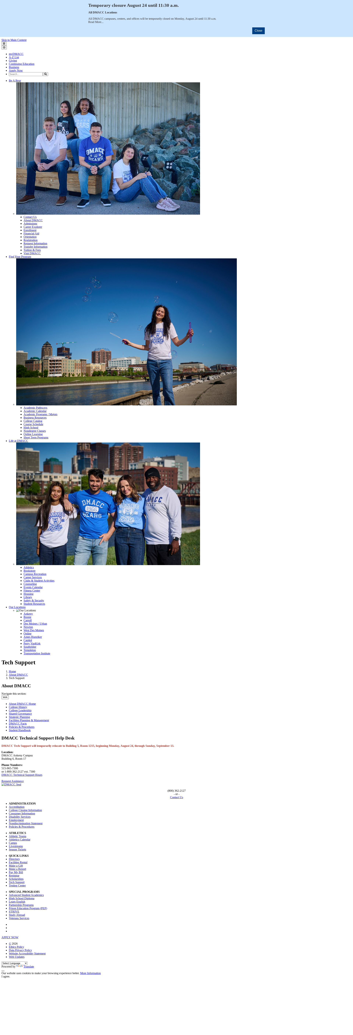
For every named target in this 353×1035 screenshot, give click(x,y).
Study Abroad (17, 914)
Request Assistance (12, 781)
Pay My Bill (16, 872)
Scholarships (16, 878)
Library (28, 597)
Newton (28, 626)
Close (258, 30)
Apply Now (16, 70)
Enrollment (30, 230)
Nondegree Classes (35, 430)
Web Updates (16, 956)
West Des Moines (34, 630)
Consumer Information (22, 813)
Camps (13, 842)
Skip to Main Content (13, 40)
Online (27, 633)
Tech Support (16, 882)
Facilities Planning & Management (29, 720)
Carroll (28, 620)
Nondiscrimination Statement (25, 823)
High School (31, 427)
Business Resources (35, 417)
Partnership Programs (21, 905)
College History (18, 707)
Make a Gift (16, 865)
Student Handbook (20, 730)
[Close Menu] (4, 47)
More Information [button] (90, 973)
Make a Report (17, 869)
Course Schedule (33, 424)
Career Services (33, 577)
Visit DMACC (32, 253)
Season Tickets (17, 849)
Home (12, 671)
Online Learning (33, 434)
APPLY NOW (9, 937)
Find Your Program (20, 256)
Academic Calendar (35, 411)
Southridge (30, 646)
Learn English (17, 901)
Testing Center (17, 885)
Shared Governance (20, 713)
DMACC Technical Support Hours (21, 774)
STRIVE (14, 911)
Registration (31, 240)
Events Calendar (33, 587)
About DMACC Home (22, 703)
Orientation (30, 236)
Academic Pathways (35, 407)
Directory (14, 859)
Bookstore (29, 570)
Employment (16, 820)
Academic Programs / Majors (40, 414)
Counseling (30, 583)
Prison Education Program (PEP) (28, 908)
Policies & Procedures (21, 726)
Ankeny (28, 613)
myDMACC (16, 53)
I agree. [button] (5, 976)
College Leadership (20, 710)
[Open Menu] (4, 44)
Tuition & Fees (32, 250)
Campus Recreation (35, 574)
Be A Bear (15, 80)
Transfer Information (35, 246)
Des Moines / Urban (35, 623)
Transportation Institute (37, 653)
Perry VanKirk (32, 643)
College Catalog (33, 420)
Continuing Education (21, 63)
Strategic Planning (19, 717)
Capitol (28, 640)
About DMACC (33, 220)
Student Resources (34, 603)
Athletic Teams (17, 836)
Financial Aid (31, 233)
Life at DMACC (18, 440)
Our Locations (17, 607)
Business (14, 67)
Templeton (30, 650)
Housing (28, 593)
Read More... (96, 22)
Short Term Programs (36, 437)
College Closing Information (25, 810)
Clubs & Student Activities (39, 580)
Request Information (35, 243)
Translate (29, 966)
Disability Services (20, 816)
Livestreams (16, 846)
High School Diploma (21, 898)
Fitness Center (32, 590)
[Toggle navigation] (5, 697)
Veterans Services (19, 918)
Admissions (30, 223)
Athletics (29, 567)
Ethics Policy (16, 946)
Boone (27, 617)
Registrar (14, 875)
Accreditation (16, 806)
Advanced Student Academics (26, 895)
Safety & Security (34, 600)
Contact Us (30, 217)
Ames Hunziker (33, 636)
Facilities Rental (18, 862)
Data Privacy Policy (20, 950)
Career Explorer (33, 226)
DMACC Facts (18, 723)
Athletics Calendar (19, 839)
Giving (13, 60)
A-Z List (14, 57)
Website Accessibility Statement (27, 953)
